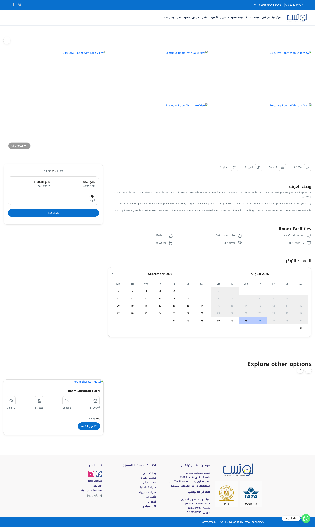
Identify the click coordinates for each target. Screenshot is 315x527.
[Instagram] (91, 474)
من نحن (266, 17)
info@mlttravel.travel (270, 4)
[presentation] (300, 370)
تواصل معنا (169, 17)
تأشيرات (214, 17)
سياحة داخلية (253, 17)
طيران (223, 17)
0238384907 (295, 4)
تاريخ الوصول (88, 182)
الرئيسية (276, 17)
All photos (17, 145)
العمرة (187, 17)
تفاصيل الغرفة (88, 426)
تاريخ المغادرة (42, 182)
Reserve (53, 212)
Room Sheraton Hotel (84, 391)
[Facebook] (99, 474)
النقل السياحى (200, 17)
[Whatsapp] (305, 518)
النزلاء (92, 196)
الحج (179, 17)
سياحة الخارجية (236, 17)
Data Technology (254, 522)
